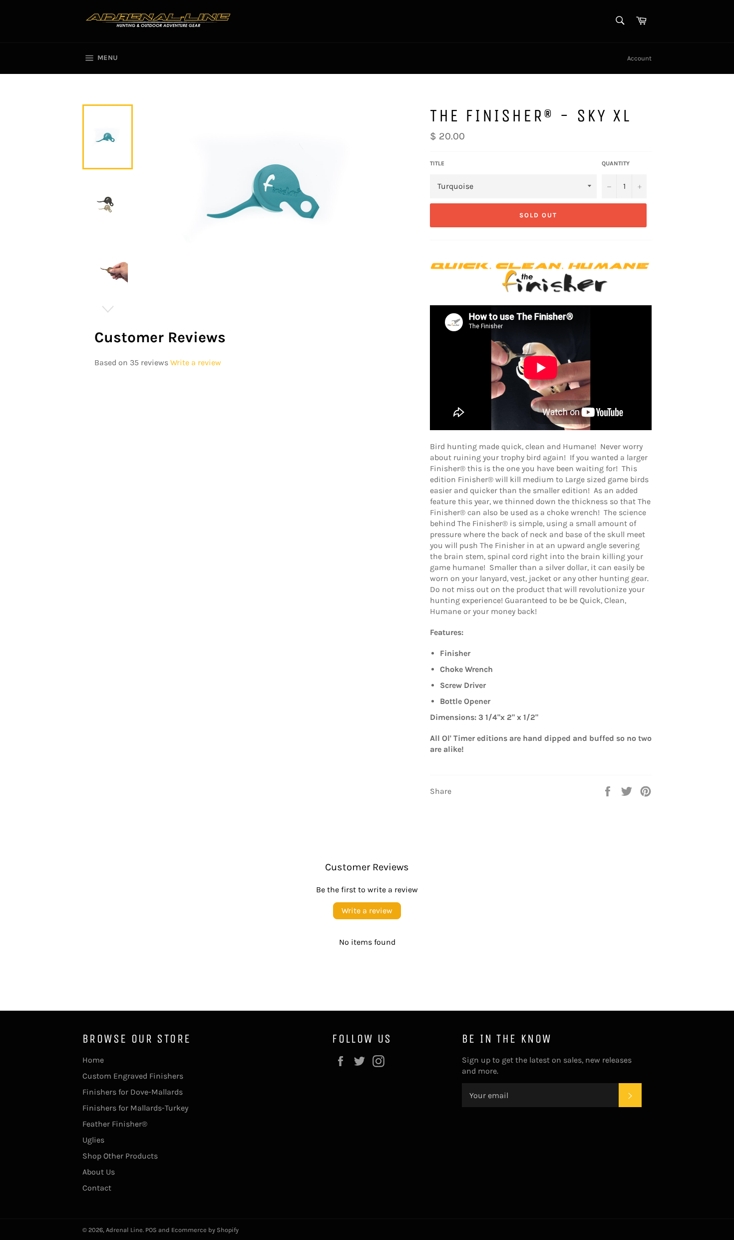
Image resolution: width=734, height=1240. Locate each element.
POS (151, 1230)
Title (437, 163)
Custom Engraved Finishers (132, 1076)
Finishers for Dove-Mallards (132, 1092)
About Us (98, 1172)
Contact (96, 1188)
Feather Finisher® (114, 1124)
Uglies (93, 1140)
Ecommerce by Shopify (205, 1230)
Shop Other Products (120, 1156)
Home (93, 1060)
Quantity (616, 163)
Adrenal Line (124, 1230)
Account (639, 58)
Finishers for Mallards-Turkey (135, 1108)
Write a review (195, 362)
